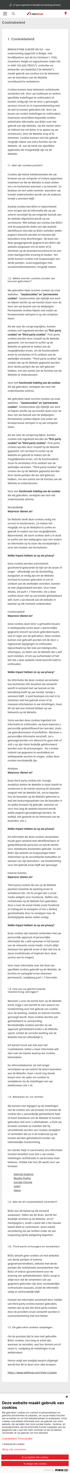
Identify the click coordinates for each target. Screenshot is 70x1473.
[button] (13, 13)
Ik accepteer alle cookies (35, 1457)
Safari (17, 1186)
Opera (17, 1190)
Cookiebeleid (9, 1438)
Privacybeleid (25, 1438)
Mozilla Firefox (22, 1178)
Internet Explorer (24, 1174)
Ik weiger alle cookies (35, 1463)
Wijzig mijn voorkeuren (14, 1449)
